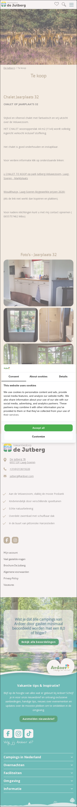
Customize (38, 436)
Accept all (38, 427)
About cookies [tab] (38, 376)
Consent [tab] (14, 376)
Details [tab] (63, 376)
